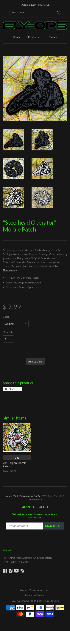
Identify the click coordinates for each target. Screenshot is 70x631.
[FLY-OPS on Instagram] (11, 570)
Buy (17, 457)
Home (16, 37)
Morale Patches (33, 496)
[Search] (58, 12)
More (52, 37)
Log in (23, 590)
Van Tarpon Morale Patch (14, 464)
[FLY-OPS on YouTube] (16, 570)
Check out (43, 5)
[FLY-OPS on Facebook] (5, 570)
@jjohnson (9, 269)
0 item (28, 5)
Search (28, 595)
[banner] (35, 25)
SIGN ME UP (54, 525)
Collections (19, 496)
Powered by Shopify (48, 600)
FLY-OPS (33, 600)
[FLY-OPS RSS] (22, 570)
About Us (39, 595)
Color (6, 317)
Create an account (38, 590)
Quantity (8, 332)
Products (33, 37)
